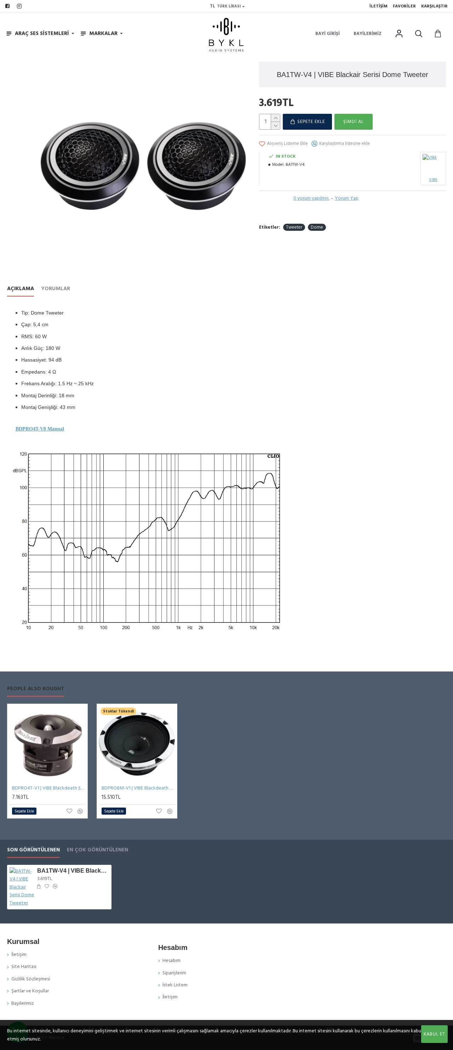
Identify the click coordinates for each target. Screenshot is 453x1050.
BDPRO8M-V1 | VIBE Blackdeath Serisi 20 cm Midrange (138, 788)
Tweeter (294, 227)
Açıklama (20, 289)
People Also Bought (35, 689)
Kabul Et (434, 1034)
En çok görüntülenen (97, 850)
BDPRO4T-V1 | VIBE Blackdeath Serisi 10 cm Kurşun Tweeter (49, 788)
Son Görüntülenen (33, 850)
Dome (317, 227)
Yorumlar (55, 289)
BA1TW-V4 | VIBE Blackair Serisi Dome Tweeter (73, 871)
